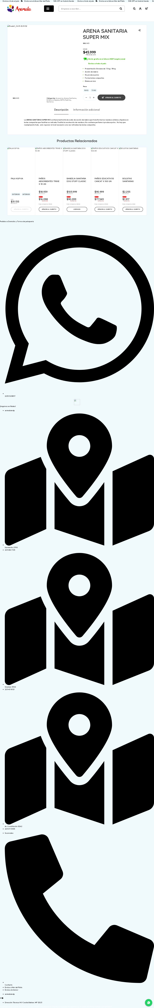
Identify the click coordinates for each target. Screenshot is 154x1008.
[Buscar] (134, 9)
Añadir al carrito (113, 96)
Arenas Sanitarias (70, 98)
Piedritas (68, 100)
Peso (85, 86)
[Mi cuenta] (140, 9)
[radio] (86, 90)
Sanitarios (50, 102)
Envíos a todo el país (97, 63)
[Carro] (146, 9)
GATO (62, 100)
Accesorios (59, 98)
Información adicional (86, 109)
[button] (49, 209)
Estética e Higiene (53, 100)
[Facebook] (1, 998)
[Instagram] (2, 998)
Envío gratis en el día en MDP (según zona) (106, 59)
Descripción (61, 109)
